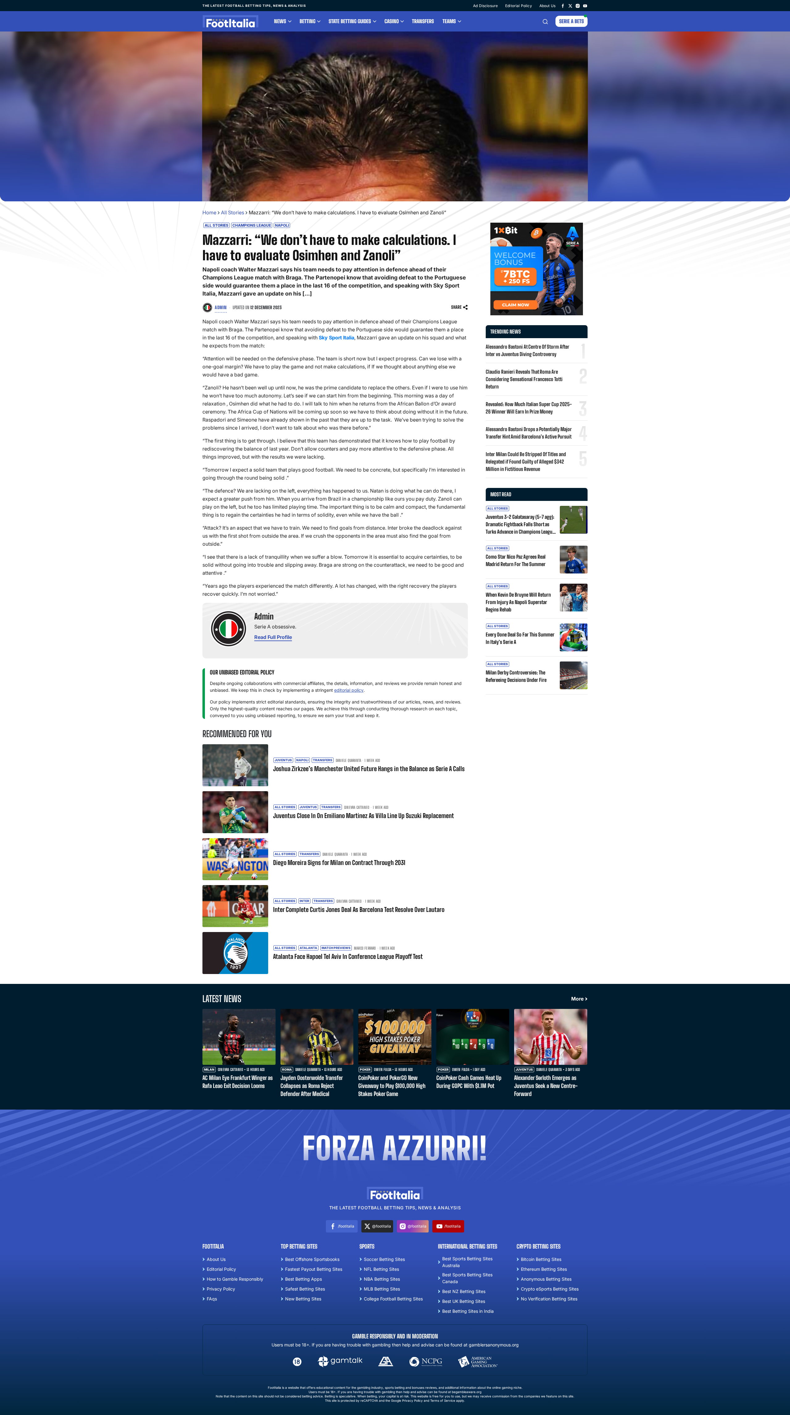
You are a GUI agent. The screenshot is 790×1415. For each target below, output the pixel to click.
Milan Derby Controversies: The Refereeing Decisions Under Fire (516, 676)
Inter (304, 901)
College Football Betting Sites (393, 1298)
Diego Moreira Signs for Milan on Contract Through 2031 (339, 862)
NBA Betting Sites (382, 1279)
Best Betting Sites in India (468, 1311)
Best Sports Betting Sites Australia (467, 1262)
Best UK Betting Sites (463, 1301)
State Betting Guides (350, 21)
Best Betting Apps (303, 1279)
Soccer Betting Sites (384, 1259)
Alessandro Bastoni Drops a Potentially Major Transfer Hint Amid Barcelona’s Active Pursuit (529, 432)
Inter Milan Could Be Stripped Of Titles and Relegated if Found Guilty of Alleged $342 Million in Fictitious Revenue (526, 461)
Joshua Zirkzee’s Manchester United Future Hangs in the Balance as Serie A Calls (369, 768)
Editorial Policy (518, 5)
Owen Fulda (382, 1070)
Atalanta (308, 948)
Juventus (283, 760)
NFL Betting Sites (381, 1269)
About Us (547, 5)
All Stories (232, 212)
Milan (209, 1069)
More (577, 999)
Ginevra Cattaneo (356, 807)
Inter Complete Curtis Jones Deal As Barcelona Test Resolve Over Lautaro (358, 909)
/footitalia (346, 1226)
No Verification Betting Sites (549, 1298)
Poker (365, 1069)
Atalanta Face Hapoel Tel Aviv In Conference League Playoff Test (348, 956)
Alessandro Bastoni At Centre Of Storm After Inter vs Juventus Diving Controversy (527, 350)
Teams (449, 21)
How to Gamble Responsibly (235, 1279)
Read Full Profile (273, 637)
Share (456, 307)
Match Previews (336, 948)
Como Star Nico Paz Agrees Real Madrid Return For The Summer (516, 560)
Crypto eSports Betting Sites (550, 1288)
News (280, 21)
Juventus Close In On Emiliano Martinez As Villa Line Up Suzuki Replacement (363, 815)
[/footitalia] (562, 5)
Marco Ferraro (365, 948)
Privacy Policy (221, 1288)
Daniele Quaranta (348, 760)
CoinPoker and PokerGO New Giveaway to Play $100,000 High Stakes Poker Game (392, 1085)
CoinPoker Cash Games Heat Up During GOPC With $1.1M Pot (468, 1081)
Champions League (251, 225)
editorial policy (349, 690)
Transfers (423, 21)
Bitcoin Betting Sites (541, 1259)
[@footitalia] (570, 5)
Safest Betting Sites (305, 1288)
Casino (392, 21)
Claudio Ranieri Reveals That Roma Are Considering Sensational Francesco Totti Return (524, 379)
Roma (287, 1069)
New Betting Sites (303, 1298)
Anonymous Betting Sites (546, 1279)
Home (209, 212)
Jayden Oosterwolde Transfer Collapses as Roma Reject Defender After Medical (312, 1085)
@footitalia (381, 1226)
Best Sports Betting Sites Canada (467, 1278)
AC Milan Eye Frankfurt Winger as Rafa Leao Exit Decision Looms (237, 1081)
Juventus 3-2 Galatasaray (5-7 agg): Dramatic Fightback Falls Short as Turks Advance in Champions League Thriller (520, 524)
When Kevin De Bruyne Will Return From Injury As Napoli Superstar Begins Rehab (518, 602)
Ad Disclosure (485, 5)
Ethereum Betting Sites (544, 1269)
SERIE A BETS (571, 21)
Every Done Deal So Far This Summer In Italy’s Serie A (520, 638)
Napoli (282, 225)
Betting (307, 21)
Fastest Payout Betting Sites (313, 1269)
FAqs (212, 1298)
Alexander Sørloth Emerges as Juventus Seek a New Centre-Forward (546, 1085)
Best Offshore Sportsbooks (312, 1259)
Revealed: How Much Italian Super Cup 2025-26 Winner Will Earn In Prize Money (529, 407)
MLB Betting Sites (382, 1288)
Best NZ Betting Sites (463, 1291)
